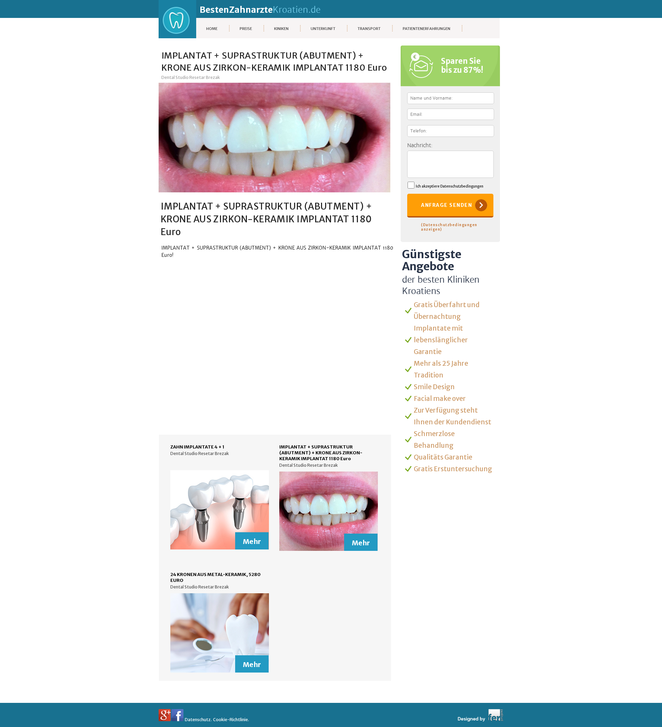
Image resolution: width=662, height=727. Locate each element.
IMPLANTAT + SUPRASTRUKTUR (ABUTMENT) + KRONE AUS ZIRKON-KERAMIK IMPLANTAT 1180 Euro (320, 453)
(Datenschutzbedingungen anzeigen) (449, 227)
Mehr (252, 541)
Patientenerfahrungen (426, 28)
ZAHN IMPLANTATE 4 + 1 (197, 447)
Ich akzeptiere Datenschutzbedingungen (448, 186)
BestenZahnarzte (260, 9)
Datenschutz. (198, 719)
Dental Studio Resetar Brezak (190, 77)
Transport (369, 28)
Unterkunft (323, 28)
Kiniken (281, 28)
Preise (246, 28)
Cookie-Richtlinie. (231, 719)
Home (212, 28)
